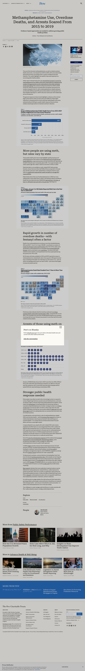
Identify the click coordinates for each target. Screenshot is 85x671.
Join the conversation (31, 339)
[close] (60, 327)
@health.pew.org (31, 333)
